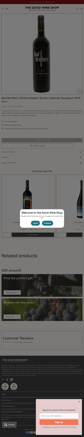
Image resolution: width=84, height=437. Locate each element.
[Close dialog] (79, 401)
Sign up (59, 422)
